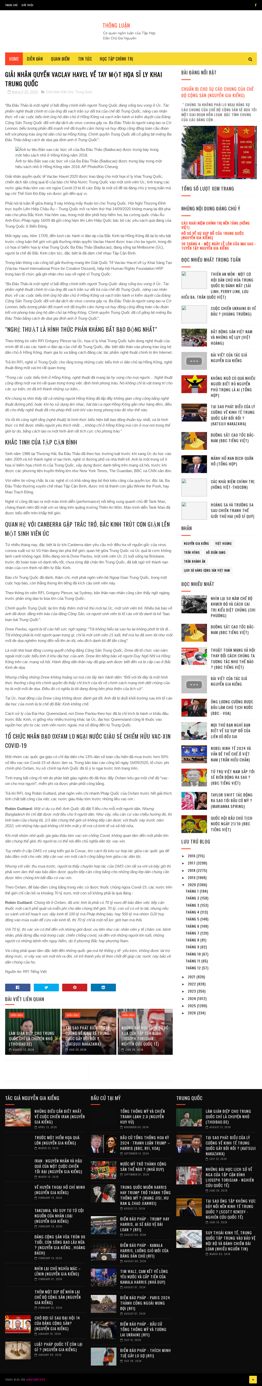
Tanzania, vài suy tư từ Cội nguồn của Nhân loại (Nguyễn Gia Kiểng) (59, 1215)
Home (14, 59)
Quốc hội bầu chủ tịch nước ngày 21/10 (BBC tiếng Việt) (232, 823)
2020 (192, 884)
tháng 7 (192, 933)
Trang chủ (11, 5)
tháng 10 (193, 954)
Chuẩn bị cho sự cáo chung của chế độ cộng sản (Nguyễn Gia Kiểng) (217, 92)
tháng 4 (192, 912)
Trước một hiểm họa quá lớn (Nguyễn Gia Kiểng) (57, 1140)
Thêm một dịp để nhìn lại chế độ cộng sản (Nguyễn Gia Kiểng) (58, 1297)
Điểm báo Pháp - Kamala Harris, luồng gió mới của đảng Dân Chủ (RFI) (144, 1250)
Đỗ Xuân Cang (216, 552)
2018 (192, 870)
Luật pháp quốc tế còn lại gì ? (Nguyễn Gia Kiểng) (59, 1346)
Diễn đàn (35, 59)
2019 (192, 877)
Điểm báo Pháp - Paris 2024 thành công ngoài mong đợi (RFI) (145, 1303)
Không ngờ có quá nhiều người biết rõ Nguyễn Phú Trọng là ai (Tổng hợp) (233, 386)
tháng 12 (193, 967)
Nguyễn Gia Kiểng (196, 543)
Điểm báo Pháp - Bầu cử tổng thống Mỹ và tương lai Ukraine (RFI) (143, 1329)
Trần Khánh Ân (194, 561)
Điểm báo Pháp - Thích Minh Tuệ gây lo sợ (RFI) (145, 1352)
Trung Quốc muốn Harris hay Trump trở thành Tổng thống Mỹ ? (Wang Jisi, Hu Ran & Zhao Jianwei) (145, 1195)
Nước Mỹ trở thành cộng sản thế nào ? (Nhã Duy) (143, 1166)
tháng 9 (192, 946)
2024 (192, 998)
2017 (192, 863)
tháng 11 (193, 960)
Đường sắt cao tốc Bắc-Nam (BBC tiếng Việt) (233, 437)
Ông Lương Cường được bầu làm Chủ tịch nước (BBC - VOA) (232, 707)
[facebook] (255, 5)
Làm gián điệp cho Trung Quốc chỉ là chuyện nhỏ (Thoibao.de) (31, 1038)
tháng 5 (192, 919)
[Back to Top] (253, 1379)
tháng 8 (192, 940)
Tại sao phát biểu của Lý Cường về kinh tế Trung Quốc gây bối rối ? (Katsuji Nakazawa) (88, 1036)
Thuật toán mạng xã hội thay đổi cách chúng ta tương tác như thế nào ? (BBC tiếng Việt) (233, 658)
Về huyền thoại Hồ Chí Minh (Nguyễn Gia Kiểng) (60, 1189)
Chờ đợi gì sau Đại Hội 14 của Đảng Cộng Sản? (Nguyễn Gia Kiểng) (57, 1323)
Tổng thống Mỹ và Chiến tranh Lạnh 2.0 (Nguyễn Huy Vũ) (142, 1116)
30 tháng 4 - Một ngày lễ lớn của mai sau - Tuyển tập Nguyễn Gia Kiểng (218, 246)
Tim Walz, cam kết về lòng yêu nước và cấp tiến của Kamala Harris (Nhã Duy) (144, 1276)
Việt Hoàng (223, 543)
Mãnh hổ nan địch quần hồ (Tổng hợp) (232, 461)
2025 (192, 1005)
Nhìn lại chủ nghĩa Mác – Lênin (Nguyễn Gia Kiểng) (58, 1271)
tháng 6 (192, 926)
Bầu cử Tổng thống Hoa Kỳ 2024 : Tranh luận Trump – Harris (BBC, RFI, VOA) (145, 1143)
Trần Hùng (192, 552)
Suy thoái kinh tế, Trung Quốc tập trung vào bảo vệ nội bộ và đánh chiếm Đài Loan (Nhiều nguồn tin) (231, 1240)
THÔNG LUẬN (116, 25)
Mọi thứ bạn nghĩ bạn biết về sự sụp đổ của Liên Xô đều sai (230, 730)
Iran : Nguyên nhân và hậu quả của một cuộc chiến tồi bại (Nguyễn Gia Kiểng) (58, 1166)
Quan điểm (60, 59)
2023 (192, 991)
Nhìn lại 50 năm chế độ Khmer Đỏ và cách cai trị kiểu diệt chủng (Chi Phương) (233, 606)
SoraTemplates (35, 1379)
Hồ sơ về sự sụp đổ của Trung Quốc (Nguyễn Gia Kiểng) (212, 235)
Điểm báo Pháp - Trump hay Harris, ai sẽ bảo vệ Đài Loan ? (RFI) (144, 1224)
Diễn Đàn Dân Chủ (59, 92)
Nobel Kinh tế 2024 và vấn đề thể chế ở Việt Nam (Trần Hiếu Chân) (231, 753)
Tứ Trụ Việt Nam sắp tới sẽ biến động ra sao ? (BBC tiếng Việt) (233, 777)
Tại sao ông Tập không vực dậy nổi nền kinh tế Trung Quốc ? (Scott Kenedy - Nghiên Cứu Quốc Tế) (231, 1209)
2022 (192, 983)
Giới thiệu (27, 5)
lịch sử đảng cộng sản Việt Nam (207, 570)
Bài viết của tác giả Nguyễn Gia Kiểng (229, 357)
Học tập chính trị (116, 59)
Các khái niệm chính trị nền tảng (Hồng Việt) (215, 225)
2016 (192, 855)
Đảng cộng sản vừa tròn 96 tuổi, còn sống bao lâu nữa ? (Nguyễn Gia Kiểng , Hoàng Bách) (60, 1245)
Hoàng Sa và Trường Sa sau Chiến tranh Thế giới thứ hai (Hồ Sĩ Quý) (232, 510)
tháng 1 (192, 891)
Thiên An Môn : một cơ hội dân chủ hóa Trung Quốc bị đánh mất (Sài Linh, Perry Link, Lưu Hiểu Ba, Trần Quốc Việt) (217, 285)
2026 (192, 1012)
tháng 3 (192, 905)
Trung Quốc (83, 92)
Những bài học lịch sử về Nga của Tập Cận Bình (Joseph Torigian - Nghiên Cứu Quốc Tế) (145, 1036)
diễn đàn (16, 1015)
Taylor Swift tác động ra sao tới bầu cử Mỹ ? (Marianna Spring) (232, 800)
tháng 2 (192, 898)
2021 (192, 976)
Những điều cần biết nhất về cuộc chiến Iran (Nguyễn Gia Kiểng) (60, 1116)
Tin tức (85, 59)
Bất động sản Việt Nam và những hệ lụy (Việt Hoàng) (232, 337)
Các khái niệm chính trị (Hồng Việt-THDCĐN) (233, 484)
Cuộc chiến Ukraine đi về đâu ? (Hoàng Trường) (233, 311)
